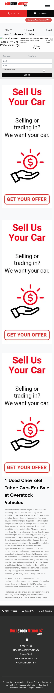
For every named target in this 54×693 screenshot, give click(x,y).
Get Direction (46, 610)
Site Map (46, 682)
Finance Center (26, 662)
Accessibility (20, 682)
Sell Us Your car (26, 658)
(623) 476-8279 (10, 610)
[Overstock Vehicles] (17, 4)
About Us (26, 646)
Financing (25, 654)
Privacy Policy (33, 682)
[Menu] (47, 5)
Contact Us (29, 610)
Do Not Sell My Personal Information (21, 684)
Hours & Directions (26, 650)
